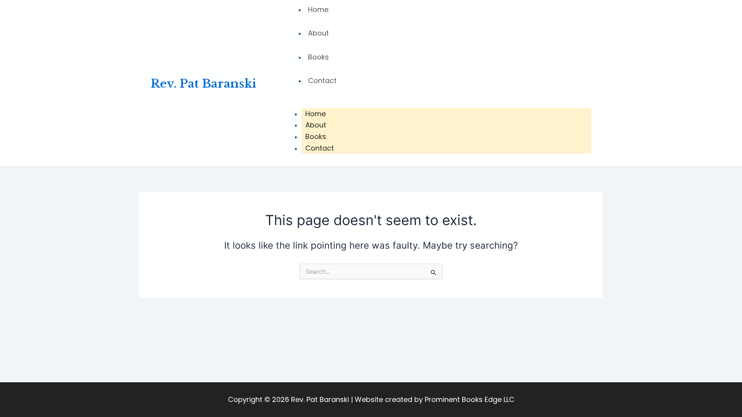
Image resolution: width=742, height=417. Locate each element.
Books (318, 57)
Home (315, 114)
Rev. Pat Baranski (203, 83)
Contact (322, 80)
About (318, 33)
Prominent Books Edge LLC (469, 399)
